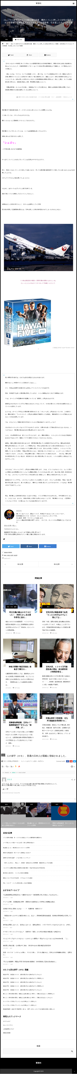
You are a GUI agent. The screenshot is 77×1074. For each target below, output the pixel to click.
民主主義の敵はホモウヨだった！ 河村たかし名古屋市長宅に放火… (20, 614)
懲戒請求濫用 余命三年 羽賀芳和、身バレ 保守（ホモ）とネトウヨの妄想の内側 (25, 1009)
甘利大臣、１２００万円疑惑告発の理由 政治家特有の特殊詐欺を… (57, 669)
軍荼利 (38, 3)
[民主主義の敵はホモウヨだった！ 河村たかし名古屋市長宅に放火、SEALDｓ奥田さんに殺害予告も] (20, 598)
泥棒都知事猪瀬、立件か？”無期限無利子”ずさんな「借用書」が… (20, 725)
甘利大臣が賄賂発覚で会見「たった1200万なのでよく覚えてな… (57, 614)
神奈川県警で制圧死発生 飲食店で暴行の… (20, 668)
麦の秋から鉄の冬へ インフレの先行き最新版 (15, 873)
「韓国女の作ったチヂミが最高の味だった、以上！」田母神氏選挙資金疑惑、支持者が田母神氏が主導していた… (37, 917)
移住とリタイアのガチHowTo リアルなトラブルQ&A (17, 878)
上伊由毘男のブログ (8, 1029)
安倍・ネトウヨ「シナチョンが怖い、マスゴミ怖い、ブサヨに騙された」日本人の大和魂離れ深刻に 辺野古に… (37, 953)
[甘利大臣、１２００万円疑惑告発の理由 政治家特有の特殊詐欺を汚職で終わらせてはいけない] (57, 653)
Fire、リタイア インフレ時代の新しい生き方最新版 (17, 883)
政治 (48, 607)
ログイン (41, 761)
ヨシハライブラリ (8, 1025)
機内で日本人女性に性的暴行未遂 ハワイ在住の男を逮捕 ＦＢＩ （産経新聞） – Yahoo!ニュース (45, 97)
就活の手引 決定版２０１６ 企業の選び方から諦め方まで (19, 974)
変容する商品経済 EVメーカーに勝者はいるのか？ (17, 853)
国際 (48, 713)
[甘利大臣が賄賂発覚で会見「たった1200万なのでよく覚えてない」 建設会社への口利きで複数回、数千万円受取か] (57, 598)
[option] (13, 815)
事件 (6, 39)
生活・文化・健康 (11, 607)
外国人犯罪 (10, 555)
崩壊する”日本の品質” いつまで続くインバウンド (16, 858)
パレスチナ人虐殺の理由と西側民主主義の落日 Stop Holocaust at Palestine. (24, 868)
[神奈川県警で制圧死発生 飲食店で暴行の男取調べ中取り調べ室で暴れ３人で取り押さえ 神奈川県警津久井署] (20, 653)
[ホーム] (2, 43)
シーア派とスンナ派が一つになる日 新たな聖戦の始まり (18, 842)
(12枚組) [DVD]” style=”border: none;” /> (56, 348)
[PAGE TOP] (74, 1071)
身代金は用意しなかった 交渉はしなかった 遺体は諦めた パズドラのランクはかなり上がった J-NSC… (37, 925)
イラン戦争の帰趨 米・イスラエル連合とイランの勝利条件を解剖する (22, 837)
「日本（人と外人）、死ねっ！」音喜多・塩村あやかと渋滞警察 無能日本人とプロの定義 (27, 863)
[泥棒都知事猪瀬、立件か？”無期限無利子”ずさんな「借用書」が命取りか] (20, 708)
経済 (48, 661)
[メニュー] (73, 3)
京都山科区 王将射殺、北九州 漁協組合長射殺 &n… (57, 719)
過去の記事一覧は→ (10, 525)
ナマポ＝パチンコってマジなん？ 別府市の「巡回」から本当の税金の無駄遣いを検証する (32, 932)
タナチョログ (6, 1021)
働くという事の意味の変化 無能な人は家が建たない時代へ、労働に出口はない (24, 994)
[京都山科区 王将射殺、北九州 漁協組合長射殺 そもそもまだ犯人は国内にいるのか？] (57, 706)
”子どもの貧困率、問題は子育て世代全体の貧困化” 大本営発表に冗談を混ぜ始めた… (30, 962)
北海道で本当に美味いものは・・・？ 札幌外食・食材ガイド (22, 909)
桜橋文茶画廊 (6, 1033)
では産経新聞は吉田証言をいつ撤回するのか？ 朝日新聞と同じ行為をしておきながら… (30, 895)
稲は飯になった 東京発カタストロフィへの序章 (16, 848)
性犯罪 (15, 555)
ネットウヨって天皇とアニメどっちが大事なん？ (16, 1001)
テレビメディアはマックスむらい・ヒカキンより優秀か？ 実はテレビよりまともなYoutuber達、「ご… (35, 938)
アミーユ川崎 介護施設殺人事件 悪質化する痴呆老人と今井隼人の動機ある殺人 (29, 902)
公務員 (11, 661)
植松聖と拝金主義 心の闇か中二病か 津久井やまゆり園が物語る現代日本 (27, 945)
